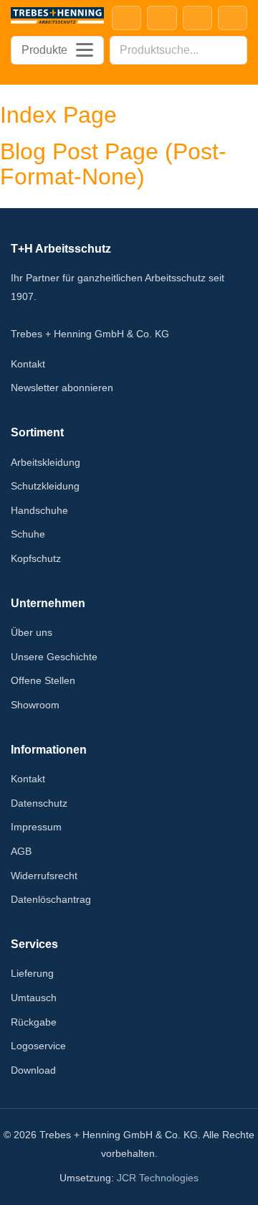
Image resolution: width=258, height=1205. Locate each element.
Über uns (31, 632)
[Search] (232, 50)
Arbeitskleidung (45, 462)
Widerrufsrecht (44, 875)
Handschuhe (39, 510)
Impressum (36, 827)
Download (33, 1070)
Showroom (35, 705)
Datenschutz (39, 803)
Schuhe (28, 534)
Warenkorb (232, 18)
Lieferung (32, 973)
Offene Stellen (43, 680)
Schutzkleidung (45, 486)
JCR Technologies (158, 1177)
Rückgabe (34, 1022)
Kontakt (28, 364)
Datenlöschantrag (51, 899)
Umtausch (34, 997)
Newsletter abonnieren (62, 387)
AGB (21, 851)
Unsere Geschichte (54, 656)
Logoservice (38, 1045)
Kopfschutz (36, 558)
